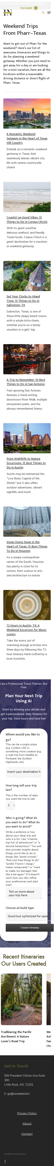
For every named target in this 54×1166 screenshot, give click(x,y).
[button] (49, 12)
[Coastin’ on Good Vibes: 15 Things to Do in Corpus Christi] (27, 197)
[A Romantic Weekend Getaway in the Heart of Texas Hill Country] (27, 113)
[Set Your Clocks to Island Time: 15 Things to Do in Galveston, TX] (27, 276)
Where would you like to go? (23, 737)
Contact (27, 1134)
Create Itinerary (29, 927)
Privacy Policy (27, 1113)
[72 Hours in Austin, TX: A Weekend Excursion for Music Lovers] (27, 605)
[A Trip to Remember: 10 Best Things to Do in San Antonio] (27, 359)
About (27, 1123)
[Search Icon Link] (43, 12)
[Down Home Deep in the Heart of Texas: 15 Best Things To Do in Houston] (27, 522)
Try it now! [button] (26, 7)
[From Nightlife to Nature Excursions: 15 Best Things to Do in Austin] (27, 438)
